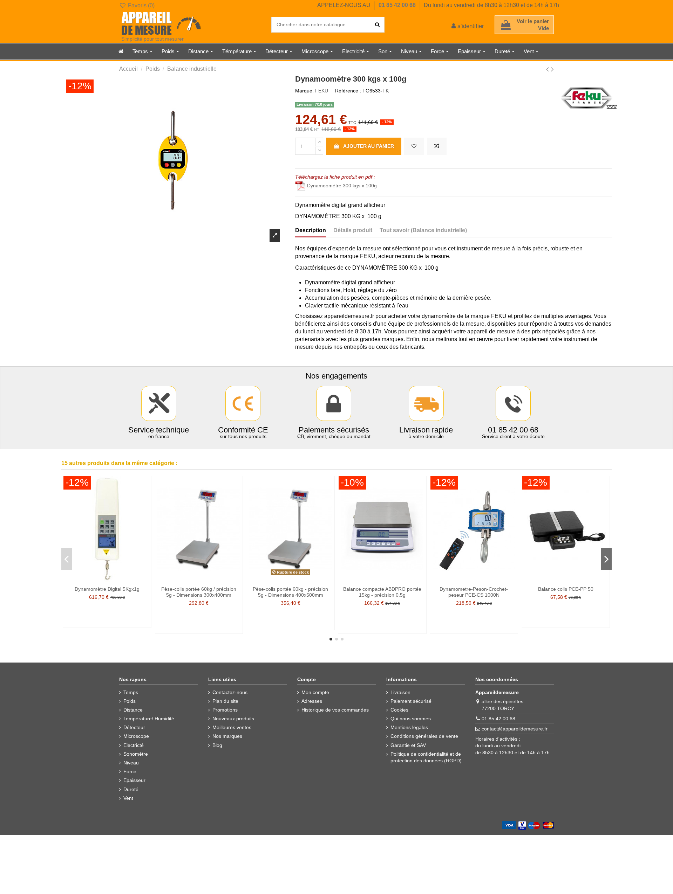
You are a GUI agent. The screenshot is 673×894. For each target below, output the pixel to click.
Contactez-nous (229, 692)
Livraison (400, 692)
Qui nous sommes (410, 718)
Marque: (304, 90)
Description (310, 230)
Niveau (131, 762)
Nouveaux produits (233, 718)
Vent (128, 798)
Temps (130, 692)
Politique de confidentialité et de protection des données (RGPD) (426, 757)
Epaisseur (134, 780)
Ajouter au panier (368, 146)
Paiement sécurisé (410, 701)
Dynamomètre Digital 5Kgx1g (107, 589)
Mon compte (315, 692)
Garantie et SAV (408, 745)
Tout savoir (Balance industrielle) (423, 230)
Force (129, 771)
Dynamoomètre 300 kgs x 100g (342, 185)
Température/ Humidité (148, 718)
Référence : (348, 90)
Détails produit (352, 230)
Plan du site (225, 701)
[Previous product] (548, 69)
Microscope (136, 736)
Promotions (225, 710)
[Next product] (552, 69)
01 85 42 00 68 (398, 5)
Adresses (311, 701)
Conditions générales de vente (424, 736)
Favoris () (141, 5)
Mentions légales (409, 727)
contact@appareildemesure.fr (515, 729)
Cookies (399, 710)
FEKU (321, 90)
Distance (133, 710)
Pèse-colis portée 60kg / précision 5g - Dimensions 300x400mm (198, 592)
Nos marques (227, 736)
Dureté (130, 789)
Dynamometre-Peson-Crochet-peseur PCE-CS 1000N (474, 592)
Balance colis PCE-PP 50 (565, 589)
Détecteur (134, 727)
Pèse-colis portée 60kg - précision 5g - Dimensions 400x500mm (290, 592)
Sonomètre (135, 754)
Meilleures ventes (231, 727)
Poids (129, 701)
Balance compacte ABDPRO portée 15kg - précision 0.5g (382, 592)
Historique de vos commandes (335, 710)
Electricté (133, 745)
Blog (217, 745)
